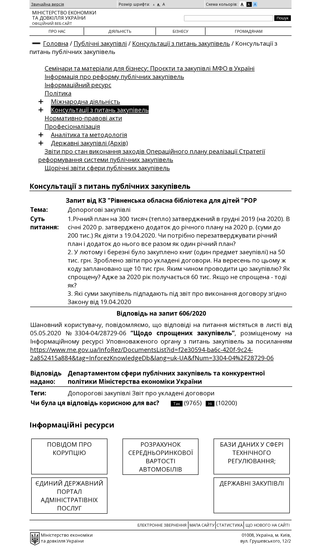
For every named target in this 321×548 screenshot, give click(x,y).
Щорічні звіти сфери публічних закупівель (107, 168)
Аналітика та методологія (89, 134)
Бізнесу (180, 31)
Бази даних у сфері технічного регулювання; (251, 452)
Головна (55, 43)
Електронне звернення (161, 525)
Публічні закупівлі (100, 43)
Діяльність (119, 31)
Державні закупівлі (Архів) (89, 143)
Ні (210, 403)
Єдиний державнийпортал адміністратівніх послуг (69, 495)
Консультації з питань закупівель (181, 43)
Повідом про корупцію (69, 448)
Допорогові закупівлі (100, 393)
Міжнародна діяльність (85, 101)
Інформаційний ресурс (78, 85)
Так (176, 403)
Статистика (230, 525)
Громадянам (248, 31)
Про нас (57, 31)
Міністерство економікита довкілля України (64, 17)
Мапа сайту (201, 525)
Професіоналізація (72, 126)
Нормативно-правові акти (83, 118)
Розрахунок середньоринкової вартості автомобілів (160, 456)
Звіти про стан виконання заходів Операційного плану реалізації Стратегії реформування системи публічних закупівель (151, 155)
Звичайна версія (47, 4)
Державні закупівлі (251, 483)
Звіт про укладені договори (173, 393)
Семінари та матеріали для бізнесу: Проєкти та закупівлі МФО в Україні (150, 68)
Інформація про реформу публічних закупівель (114, 76)
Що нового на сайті (267, 525)
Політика (58, 93)
